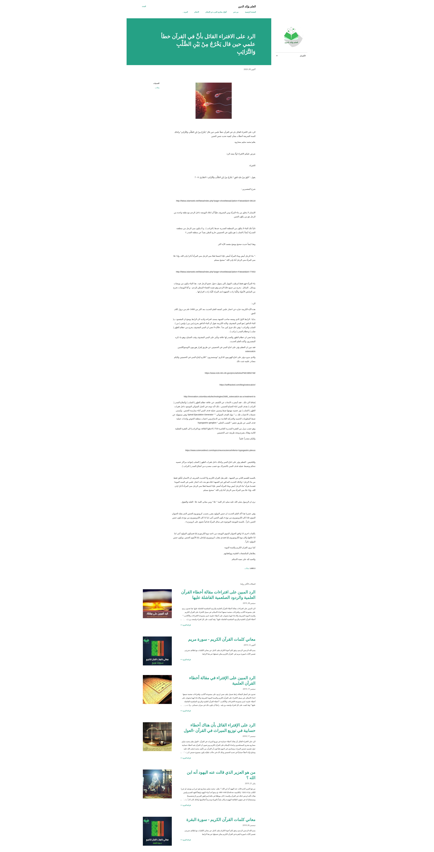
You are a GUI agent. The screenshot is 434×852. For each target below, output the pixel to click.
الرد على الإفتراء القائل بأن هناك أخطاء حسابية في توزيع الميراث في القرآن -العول (219, 727)
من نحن (235, 12)
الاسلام (196, 12)
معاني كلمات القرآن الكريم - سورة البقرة (220, 819)
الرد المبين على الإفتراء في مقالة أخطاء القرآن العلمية (222, 680)
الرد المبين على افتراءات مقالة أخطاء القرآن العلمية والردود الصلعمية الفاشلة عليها (218, 594)
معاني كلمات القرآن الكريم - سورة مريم (221, 639)
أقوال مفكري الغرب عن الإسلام (216, 12)
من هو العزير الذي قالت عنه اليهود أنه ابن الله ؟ (221, 774)
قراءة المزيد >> (185, 625)
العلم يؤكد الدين (247, 6)
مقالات (157, 88)
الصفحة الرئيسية (250, 12)
